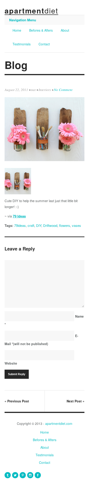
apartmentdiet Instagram (30, 475)
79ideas (20, 225)
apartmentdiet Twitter (15, 475)
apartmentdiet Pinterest (23, 475)
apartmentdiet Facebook (38, 475)
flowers (64, 225)
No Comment (63, 89)
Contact (44, 44)
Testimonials (22, 44)
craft (31, 225)
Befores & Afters (41, 30)
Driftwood (50, 225)
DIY (38, 225)
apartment (31, 10)
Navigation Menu (22, 19)
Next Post (75, 401)
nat (33, 89)
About (65, 30)
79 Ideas (19, 216)
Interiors (45, 89)
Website (11, 363)
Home (17, 30)
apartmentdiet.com (58, 423)
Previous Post (17, 401)
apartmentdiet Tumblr (8, 475)
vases (76, 225)
